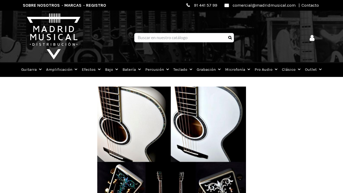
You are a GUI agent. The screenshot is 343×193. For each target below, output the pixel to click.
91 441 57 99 (205, 5)
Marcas (72, 5)
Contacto (310, 5)
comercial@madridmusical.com (264, 5)
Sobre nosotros (41, 5)
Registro (96, 5)
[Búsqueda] (230, 38)
